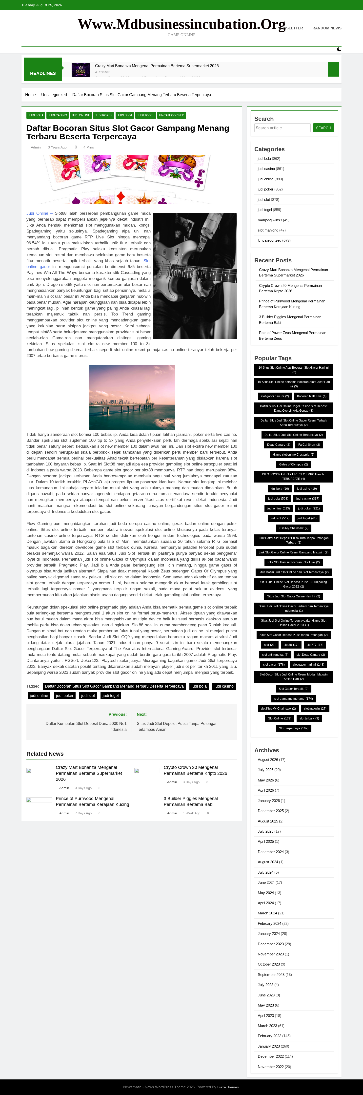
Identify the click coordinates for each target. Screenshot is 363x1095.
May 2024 (266, 893)
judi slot (124, 115)
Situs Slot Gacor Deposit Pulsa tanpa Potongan (294, 635)
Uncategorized (171, 115)
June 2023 (266, 995)
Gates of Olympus (293, 464)
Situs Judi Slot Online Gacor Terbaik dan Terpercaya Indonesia (294, 608)
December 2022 (271, 1056)
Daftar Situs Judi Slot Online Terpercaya (293, 435)
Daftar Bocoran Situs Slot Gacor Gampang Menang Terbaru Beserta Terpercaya (114, 686)
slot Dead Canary (311, 654)
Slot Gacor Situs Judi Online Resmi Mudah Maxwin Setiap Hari (294, 677)
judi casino (57, 115)
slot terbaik (309, 718)
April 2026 (266, 790)
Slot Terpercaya (293, 728)
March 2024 (267, 913)
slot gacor (274, 664)
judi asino (307, 488)
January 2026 (269, 801)
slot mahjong (268, 230)
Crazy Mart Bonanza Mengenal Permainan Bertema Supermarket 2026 (157, 65)
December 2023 (271, 944)
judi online (81, 115)
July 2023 (265, 985)
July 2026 (265, 770)
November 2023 (271, 954)
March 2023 (267, 1026)
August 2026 (268, 760)
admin (36, 147)
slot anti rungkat (275, 654)
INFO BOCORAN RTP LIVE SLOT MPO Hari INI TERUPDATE (293, 477)
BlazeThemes (228, 1087)
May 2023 (266, 1005)
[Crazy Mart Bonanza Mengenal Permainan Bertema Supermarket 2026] (81, 72)
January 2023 (269, 1046)
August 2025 (268, 821)
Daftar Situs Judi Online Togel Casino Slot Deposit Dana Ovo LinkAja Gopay (293, 408)
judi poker (104, 115)
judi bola (35, 115)
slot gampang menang (293, 698)
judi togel (145, 115)
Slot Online (279, 718)
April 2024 (266, 903)
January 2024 (269, 933)
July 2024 (265, 872)
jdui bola (280, 488)
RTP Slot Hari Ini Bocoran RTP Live (293, 562)
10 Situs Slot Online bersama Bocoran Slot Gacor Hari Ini (294, 384)
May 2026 (266, 780)
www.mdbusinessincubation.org (182, 24)
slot (270, 645)
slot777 (315, 645)
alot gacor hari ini (275, 396)
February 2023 (269, 1036)
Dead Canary (278, 444)
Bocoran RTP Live (311, 396)
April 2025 (266, 841)
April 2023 (266, 1015)
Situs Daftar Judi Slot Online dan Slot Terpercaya (294, 572)
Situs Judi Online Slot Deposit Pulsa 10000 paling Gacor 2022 (293, 584)
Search (323, 128)
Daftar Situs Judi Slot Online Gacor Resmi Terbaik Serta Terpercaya (294, 423)
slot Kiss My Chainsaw (278, 708)
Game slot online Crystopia (293, 454)
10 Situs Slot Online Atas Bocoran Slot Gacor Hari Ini (294, 370)
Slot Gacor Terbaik (293, 689)
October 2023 (269, 964)
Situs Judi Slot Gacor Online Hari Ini (293, 596)
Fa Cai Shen (309, 444)
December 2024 (271, 852)
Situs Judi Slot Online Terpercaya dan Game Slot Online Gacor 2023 (293, 623)
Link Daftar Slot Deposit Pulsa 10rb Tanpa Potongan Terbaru (294, 540)
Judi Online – (39, 213)
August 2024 (268, 862)
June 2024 (266, 882)
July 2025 (265, 831)
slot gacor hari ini (308, 664)
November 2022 (271, 1067)
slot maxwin (315, 708)
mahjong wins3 (270, 220)
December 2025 (271, 811)
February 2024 (269, 923)
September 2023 (271, 974)
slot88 (291, 645)
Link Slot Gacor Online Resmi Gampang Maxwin (293, 552)
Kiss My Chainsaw (293, 528)
